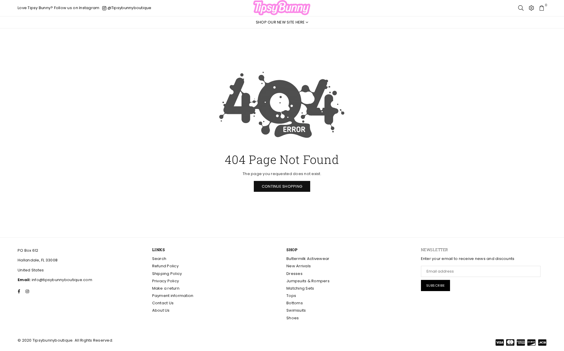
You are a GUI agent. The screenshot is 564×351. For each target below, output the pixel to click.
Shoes (292, 318)
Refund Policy (165, 266)
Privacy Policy (165, 281)
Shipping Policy (167, 273)
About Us (161, 310)
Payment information (173, 295)
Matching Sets (300, 288)
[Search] (521, 8)
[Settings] (531, 8)
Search (159, 258)
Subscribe (435, 285)
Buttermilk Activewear (307, 258)
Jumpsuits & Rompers (308, 281)
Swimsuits (296, 310)
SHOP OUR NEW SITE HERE (281, 22)
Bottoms (294, 303)
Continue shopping (282, 186)
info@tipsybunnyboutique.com (61, 280)
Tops (291, 295)
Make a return (165, 288)
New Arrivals (298, 266)
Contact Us (163, 303)
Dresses (294, 273)
